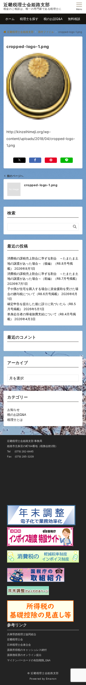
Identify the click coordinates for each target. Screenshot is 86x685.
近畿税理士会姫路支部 (27, 4)
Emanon (51, 678)
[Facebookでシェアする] (35, 160)
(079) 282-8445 (24, 451)
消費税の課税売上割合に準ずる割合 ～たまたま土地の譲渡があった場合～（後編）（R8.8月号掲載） (42, 263)
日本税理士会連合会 (19, 644)
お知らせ (13, 409)
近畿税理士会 (15, 639)
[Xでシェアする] (19, 160)
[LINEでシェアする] (66, 160)
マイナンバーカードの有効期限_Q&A (28, 660)
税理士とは (15, 419)
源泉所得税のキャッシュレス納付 (27, 649)
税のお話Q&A (16, 414)
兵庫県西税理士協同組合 (21, 634)
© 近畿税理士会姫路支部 (43, 673)
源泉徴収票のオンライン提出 (24, 655)
